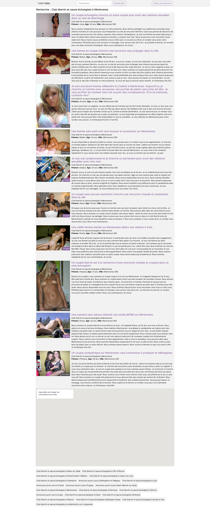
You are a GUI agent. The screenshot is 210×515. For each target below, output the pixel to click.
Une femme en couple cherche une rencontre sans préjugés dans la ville (114, 50)
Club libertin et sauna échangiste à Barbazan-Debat (98, 499)
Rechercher (119, 3)
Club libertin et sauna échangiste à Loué (139, 480)
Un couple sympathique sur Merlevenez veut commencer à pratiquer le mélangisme (121, 352)
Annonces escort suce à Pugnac (80, 485)
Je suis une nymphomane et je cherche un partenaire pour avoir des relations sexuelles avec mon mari (118, 160)
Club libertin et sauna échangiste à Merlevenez (56, 490)
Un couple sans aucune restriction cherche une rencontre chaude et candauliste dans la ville (119, 196)
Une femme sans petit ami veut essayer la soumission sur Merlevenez (113, 131)
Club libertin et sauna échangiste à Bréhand (121, 495)
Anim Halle (44, 3)
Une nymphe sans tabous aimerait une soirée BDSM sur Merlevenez (112, 314)
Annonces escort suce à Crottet (50, 485)
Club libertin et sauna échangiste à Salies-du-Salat (58, 471)
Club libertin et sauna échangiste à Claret (83, 495)
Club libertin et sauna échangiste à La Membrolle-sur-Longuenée (64, 504)
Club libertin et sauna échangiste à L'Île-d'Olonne (103, 471)
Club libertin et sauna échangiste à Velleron (55, 499)
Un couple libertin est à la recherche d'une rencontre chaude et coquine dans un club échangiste (120, 264)
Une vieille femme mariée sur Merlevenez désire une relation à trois (111, 227)
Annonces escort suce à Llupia (49, 495)
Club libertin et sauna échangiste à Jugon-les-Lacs (111, 476)
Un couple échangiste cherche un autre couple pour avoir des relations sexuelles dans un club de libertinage (120, 17)
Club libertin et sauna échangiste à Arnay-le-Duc (143, 499)
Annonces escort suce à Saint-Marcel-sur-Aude (116, 485)
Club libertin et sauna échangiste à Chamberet (56, 480)
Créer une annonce (162, 3)
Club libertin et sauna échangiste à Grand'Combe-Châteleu (61, 476)
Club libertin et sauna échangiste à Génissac (98, 490)
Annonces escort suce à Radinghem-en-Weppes (99, 480)
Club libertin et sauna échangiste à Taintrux (138, 490)
